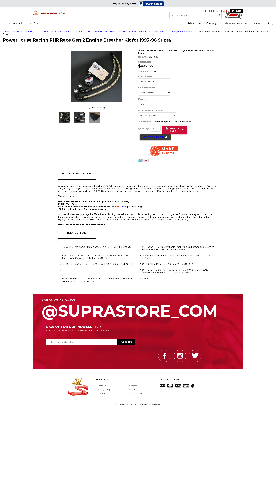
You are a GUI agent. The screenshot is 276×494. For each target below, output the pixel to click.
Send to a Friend (153, 139)
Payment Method (170, 381)
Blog (270, 23)
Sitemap (133, 391)
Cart (238, 11)
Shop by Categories (18, 23)
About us (194, 23)
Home (6, 31)
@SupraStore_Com (130, 311)
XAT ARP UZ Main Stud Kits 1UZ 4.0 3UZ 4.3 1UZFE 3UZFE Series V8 (96, 248)
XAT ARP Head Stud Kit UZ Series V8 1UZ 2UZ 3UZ (167, 266)
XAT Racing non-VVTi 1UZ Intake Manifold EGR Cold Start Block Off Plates (99, 266)
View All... (146, 280)
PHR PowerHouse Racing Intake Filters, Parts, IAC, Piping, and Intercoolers (155, 31)
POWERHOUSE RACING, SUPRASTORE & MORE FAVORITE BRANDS (49, 31)
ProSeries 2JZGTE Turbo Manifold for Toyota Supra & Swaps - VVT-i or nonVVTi (176, 258)
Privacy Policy (103, 391)
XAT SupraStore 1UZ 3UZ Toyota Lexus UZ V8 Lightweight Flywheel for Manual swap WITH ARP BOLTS (97, 281)
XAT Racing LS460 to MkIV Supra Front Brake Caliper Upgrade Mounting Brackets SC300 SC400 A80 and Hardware (178, 250)
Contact (257, 23)
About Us (101, 387)
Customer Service (233, 23)
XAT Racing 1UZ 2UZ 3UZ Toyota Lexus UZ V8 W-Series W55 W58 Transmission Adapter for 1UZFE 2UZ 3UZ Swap (175, 273)
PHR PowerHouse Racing (101, 31)
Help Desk (102, 381)
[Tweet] (140, 163)
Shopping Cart (136, 395)
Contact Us (134, 387)
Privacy (211, 23)
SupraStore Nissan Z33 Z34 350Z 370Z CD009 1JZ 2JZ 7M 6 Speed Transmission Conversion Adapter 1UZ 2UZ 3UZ (95, 258)
